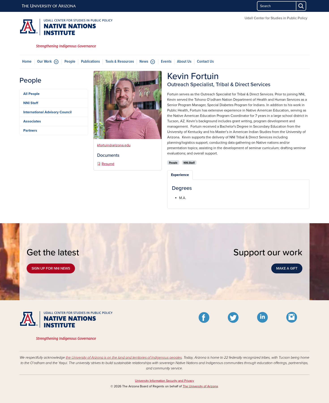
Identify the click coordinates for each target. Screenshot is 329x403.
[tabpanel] (238, 193)
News (143, 61)
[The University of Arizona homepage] (49, 6)
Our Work (44, 61)
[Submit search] (301, 6)
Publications (90, 61)
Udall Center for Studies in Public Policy (276, 18)
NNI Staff (30, 103)
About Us (184, 61)
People (69, 61)
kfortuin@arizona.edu (113, 145)
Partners (30, 130)
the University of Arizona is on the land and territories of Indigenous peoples (124, 357)
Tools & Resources (119, 61)
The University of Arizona (200, 386)
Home (27, 61)
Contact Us (205, 61)
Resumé (108, 164)
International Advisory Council (47, 112)
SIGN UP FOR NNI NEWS (51, 268)
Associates (32, 121)
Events (166, 61)
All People (31, 94)
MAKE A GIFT (286, 268)
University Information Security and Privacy (164, 381)
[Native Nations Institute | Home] (66, 33)
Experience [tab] (180, 175)
